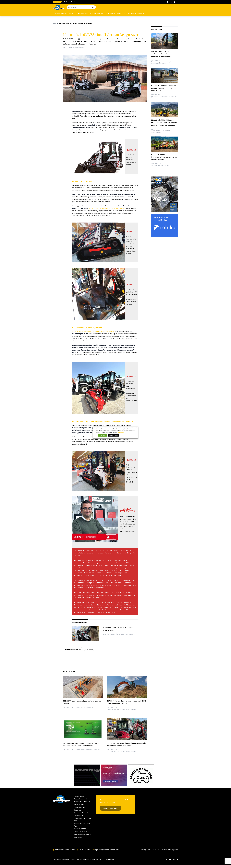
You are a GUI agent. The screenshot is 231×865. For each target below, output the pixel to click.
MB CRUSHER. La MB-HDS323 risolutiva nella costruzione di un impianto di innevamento (164, 53)
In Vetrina (163, 63)
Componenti (156, 96)
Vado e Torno (79, 796)
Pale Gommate (83, 13)
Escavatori (72, 13)
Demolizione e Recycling (166, 62)
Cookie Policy (156, 850)
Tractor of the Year (80, 832)
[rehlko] (164, 225)
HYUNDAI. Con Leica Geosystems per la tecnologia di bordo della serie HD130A (164, 88)
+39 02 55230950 (84, 850)
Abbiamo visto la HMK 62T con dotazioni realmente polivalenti (93, 331)
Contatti (73, 2)
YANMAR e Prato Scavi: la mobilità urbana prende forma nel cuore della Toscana (126, 744)
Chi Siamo (66, 2)
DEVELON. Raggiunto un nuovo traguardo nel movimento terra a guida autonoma (164, 157)
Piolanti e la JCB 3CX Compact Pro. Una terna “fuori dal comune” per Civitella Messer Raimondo (164, 122)
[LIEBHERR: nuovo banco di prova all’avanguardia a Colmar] (83, 687)
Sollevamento (110, 13)
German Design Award (73, 649)
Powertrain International (82, 813)
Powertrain (78, 810)
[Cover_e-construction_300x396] (164, 194)
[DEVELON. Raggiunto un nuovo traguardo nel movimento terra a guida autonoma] (164, 144)
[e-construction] (58, 7)
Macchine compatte (96, 13)
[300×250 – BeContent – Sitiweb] (114, 775)
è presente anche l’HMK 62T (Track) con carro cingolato (106, 208)
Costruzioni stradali (165, 96)
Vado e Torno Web (80, 799)
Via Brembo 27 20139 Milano (64, 850)
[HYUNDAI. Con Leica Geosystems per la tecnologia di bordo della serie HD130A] (164, 75)
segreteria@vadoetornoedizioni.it (106, 850)
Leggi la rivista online (110, 808)
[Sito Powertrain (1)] (87, 775)
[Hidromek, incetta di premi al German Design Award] (85, 633)
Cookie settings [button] (113, 435)
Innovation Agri (79, 837)
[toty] (141, 775)
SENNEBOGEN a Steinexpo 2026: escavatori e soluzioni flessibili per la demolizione (81, 744)
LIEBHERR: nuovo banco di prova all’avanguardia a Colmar (82, 702)
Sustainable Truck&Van (82, 802)
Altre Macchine (122, 634)
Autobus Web (79, 804)
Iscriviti (57, 2)
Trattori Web (78, 816)
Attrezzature (121, 13)
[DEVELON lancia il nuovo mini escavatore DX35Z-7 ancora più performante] (127, 687)
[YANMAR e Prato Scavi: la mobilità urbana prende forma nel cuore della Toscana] (127, 729)
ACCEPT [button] (103, 435)
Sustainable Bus (79, 807)
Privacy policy (145, 850)
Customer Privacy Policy (170, 850)
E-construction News (60, 13)
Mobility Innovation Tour (82, 834)
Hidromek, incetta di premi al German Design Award (118, 628)
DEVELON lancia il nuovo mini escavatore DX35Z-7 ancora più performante (126, 702)
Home (54, 23)
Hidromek (89, 649)
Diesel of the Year (80, 829)
